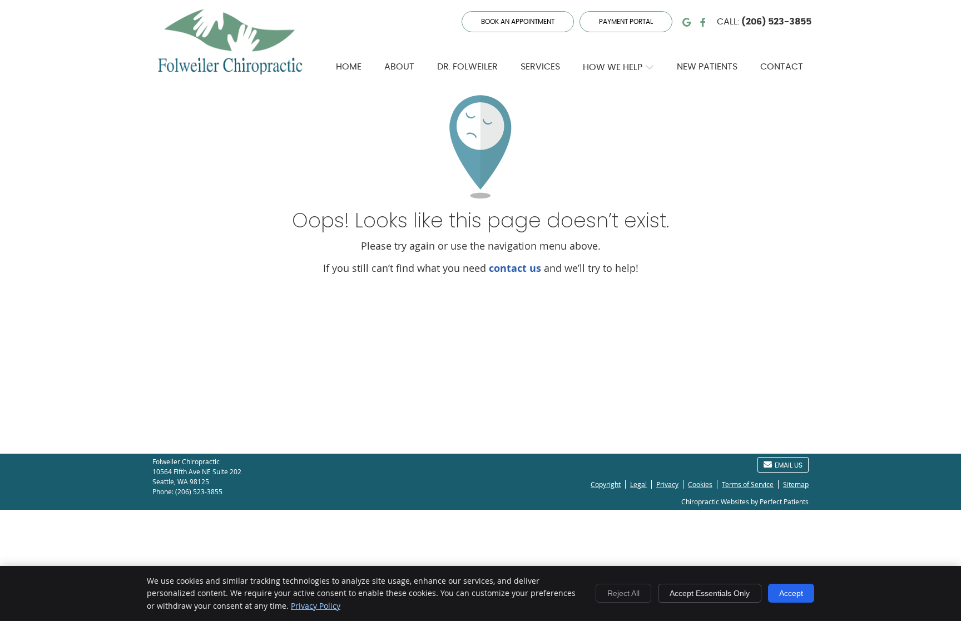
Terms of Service (748, 484)
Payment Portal (626, 21)
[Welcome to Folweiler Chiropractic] (230, 70)
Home (348, 66)
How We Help (612, 67)
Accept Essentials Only (710, 593)
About (399, 66)
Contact (781, 66)
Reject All (623, 593)
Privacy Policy (315, 605)
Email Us (789, 465)
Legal (638, 484)
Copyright (606, 484)
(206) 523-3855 (776, 21)
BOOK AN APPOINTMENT (517, 21)
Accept (791, 593)
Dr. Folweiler (467, 66)
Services (540, 66)
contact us (515, 268)
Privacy (667, 484)
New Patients (707, 66)
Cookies (700, 484)
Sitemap (796, 484)
